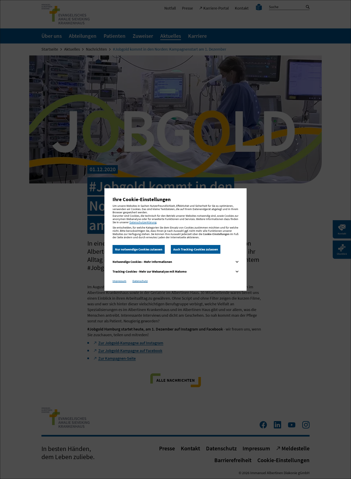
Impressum (119, 281)
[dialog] (175, 239)
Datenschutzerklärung (142, 222)
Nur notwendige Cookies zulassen (138, 249)
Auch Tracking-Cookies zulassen (195, 249)
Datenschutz (140, 281)
